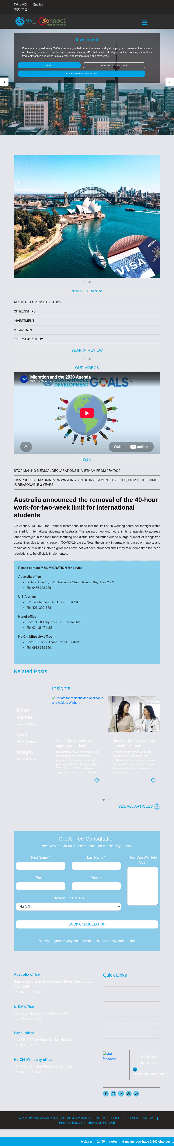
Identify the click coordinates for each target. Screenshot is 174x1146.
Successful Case (115, 1020)
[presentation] (4, 82)
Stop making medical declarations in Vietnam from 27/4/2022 (67, 470)
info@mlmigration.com (148, 1074)
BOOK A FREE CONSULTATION (81, 73)
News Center (113, 1035)
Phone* (96, 878)
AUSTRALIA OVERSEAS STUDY (37, 302)
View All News (27, 724)
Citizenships (112, 1012)
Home (107, 983)
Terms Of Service (101, 1122)
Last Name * (96, 857)
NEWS (49, 65)
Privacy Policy (70, 1122)
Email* (41, 878)
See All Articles (136, 806)
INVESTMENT (24, 320)
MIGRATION (23, 330)
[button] (79, 129)
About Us (110, 990)
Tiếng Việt (20, 4)
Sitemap (149, 1118)
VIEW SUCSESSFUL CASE (114, 65)
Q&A (106, 1027)
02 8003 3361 (148, 1056)
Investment (111, 1005)
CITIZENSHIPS (25, 311)
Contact (109, 1042)
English (38, 4)
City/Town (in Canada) (68, 898)
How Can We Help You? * (143, 860)
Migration (110, 997)
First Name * (40, 857)
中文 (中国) (21, 9)
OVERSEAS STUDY (28, 339)
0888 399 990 (148, 1063)
